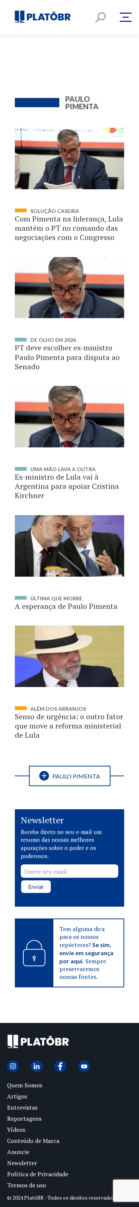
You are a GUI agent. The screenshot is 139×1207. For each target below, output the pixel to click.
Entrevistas (22, 1107)
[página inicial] (43, 17)
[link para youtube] (84, 1066)
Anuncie (18, 1152)
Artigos (17, 1096)
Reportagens (24, 1118)
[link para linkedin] (37, 1066)
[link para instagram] (13, 1066)
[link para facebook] (60, 1066)
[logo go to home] (38, 1043)
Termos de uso (26, 1185)
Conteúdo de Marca (33, 1141)
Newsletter (22, 1163)
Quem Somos (24, 1085)
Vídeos (16, 1130)
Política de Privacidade (37, 1174)
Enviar (36, 886)
